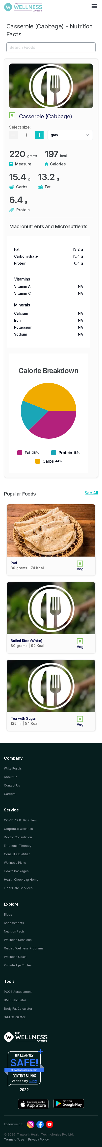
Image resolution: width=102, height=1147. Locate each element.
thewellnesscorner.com (24, 1070)
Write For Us (13, 768)
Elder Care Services (18, 888)
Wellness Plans (15, 862)
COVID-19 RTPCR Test (20, 820)
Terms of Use (14, 1139)
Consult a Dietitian (17, 854)
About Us (10, 777)
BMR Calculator (15, 1000)
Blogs (8, 914)
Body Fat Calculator (18, 1008)
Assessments (14, 923)
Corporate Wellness (18, 829)
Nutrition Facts (14, 931)
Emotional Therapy (17, 846)
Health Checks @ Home (21, 879)
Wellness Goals (15, 957)
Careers (10, 794)
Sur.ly (33, 1081)
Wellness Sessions (18, 940)
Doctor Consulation (18, 837)
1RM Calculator (14, 1017)
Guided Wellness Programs (24, 948)
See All (91, 492)
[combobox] (70, 135)
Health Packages (16, 871)
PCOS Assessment (18, 992)
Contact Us (12, 785)
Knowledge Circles (18, 965)
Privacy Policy (38, 1139)
